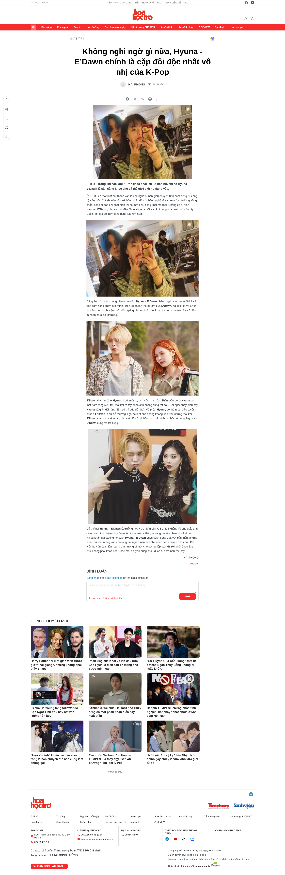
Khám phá (62, 27)
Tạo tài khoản (115, 577)
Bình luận (6, 127)
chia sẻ (127, 99)
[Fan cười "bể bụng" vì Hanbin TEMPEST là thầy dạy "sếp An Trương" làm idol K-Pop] (115, 736)
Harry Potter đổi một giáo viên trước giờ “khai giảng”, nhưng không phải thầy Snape (56, 664)
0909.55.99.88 (88, 834)
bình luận (157, 99)
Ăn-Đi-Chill (167, 27)
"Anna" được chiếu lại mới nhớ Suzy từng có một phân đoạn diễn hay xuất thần (115, 711)
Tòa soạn (37, 830)
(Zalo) (100, 834)
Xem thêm (251, 27)
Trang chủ (33, 27)
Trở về (6, 137)
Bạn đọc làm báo (50, 866)
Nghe (6, 100)
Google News (212, 38)
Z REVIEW (204, 27)
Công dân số (62, 822)
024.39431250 (41, 842)
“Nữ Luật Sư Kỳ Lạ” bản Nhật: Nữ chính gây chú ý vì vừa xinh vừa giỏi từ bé (172, 759)
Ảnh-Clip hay (185, 27)
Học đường (93, 27)
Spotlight (220, 27)
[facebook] (246, 2)
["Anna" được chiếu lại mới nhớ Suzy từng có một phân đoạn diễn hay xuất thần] (115, 689)
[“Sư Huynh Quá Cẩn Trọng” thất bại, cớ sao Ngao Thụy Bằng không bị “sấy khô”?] (173, 642)
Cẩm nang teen (212, 816)
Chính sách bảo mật (228, 830)
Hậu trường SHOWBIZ (143, 27)
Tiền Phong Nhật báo (148, 2)
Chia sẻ (6, 109)
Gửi (187, 596)
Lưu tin (6, 118)
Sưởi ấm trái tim (162, 816)
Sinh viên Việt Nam (177, 2)
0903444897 (131, 834)
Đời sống (46, 27)
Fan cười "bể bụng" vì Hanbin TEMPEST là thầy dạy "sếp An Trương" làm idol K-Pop (110, 759)
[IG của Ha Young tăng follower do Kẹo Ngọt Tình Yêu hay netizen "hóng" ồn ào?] (57, 689)
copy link (142, 99)
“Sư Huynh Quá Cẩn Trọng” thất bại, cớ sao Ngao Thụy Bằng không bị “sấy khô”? (172, 664)
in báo (150, 99)
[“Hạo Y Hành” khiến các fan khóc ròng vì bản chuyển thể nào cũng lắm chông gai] (57, 736)
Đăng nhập (92, 577)
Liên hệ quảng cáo (89, 830)
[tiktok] (185, 839)
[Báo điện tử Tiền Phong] (218, 806)
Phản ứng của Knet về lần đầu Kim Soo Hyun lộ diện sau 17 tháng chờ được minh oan (113, 664)
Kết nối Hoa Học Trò (115, 822)
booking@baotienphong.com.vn (97, 839)
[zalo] (194, 839)
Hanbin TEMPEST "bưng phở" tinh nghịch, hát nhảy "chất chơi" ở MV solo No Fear (171, 711)
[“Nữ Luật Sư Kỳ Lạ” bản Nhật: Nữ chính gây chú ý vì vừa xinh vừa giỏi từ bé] (173, 736)
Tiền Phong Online (119, 2)
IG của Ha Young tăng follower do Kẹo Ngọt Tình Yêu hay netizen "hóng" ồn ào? (54, 711)
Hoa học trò (41, 802)
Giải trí (77, 27)
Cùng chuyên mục (50, 621)
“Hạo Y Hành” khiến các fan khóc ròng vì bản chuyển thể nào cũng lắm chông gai (57, 759)
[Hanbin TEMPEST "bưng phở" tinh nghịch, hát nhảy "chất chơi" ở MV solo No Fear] (173, 689)
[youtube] (252, 2)
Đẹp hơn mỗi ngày (115, 27)
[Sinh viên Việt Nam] (244, 806)
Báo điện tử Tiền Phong (142, 14)
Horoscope (237, 27)
